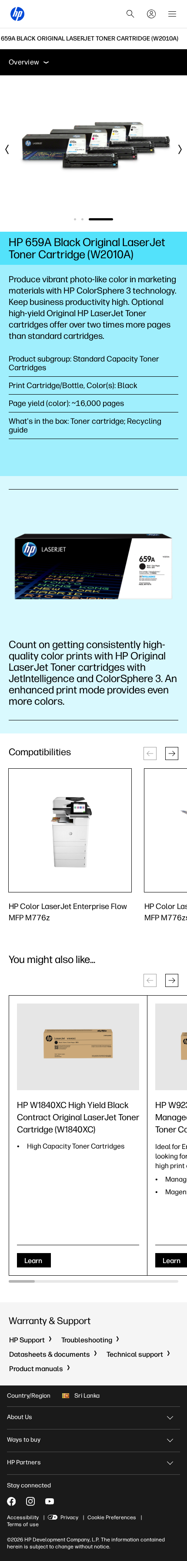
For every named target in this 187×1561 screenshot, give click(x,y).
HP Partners (24, 1462)
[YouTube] (49, 1501)
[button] (171, 753)
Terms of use (23, 1524)
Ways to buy (23, 1439)
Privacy (69, 1517)
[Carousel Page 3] (112, 219)
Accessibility (23, 1517)
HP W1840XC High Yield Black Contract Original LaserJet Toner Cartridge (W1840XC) (78, 1117)
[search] (130, 13)
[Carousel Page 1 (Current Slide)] (86, 219)
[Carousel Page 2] (105, 219)
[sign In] (151, 13)
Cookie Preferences (111, 1517)
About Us (19, 1417)
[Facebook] (11, 1501)
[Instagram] (30, 1501)
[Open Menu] (172, 13)
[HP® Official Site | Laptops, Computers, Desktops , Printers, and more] (17, 13)
